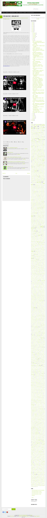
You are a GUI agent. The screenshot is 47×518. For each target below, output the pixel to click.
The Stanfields (32, 450)
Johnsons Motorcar (33, 262)
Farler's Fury (37, 219)
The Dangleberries (37, 399)
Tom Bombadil (42, 465)
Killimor (44, 267)
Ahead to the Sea (35, 130)
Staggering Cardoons (41, 368)
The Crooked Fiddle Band (40, 397)
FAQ (34, 219)
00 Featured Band (37, 124)
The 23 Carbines (33, 379)
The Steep (36, 450)
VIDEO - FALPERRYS (35, 96)
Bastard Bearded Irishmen (38, 145)
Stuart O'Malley (42, 372)
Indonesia (35, 254)
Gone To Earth (39, 237)
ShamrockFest (32, 356)
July (33, 38)
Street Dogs (38, 371)
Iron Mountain (37, 257)
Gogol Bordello (35, 237)
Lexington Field (43, 280)
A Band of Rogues (41, 128)
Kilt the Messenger (41, 268)
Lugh (32, 287)
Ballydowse (41, 141)
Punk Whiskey (36, 334)
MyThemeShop (12, 516)
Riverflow (41, 341)
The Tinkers (43, 455)
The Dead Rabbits (39, 400)
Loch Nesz (40, 282)
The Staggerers (42, 449)
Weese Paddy (33, 478)
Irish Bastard (39, 255)
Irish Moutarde (32, 256)
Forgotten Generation (33, 230)
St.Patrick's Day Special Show (34, 368)
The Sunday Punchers (40, 452)
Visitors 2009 (42, 476)
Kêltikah (32, 266)
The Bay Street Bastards (38, 383)
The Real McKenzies (42, 441)
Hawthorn (43, 246)
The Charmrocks (39, 391)
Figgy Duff (33, 222)
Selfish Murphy (37, 353)
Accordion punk (39, 129)
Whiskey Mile (38, 479)
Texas (40, 378)
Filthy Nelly (35, 222)
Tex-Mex (38, 378)
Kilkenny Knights (40, 267)
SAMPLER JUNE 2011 (35, 63)
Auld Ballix (42, 137)
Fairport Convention (37, 218)
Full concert (37, 232)
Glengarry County (39, 236)
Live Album (43, 281)
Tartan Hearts (34, 376)
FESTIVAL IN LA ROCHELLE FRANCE (37, 87)
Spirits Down (32, 367)
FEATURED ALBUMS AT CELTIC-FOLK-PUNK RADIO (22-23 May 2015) (16, 161)
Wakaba (32, 477)
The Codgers (36, 394)
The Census (35, 391)
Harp (36, 246)
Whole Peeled (32, 481)
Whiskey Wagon (35, 480)
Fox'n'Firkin (42, 230)
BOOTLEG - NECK (35, 44)
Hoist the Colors (36, 249)
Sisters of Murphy (41, 359)
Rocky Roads (39, 343)
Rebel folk (42, 338)
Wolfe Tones (37, 483)
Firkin (39, 224)
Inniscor (39, 254)
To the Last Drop (38, 465)
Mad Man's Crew (39, 287)
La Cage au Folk (33, 272)
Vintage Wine (38, 476)
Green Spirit (39, 240)
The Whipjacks (39, 461)
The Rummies (33, 445)
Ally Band (36, 131)
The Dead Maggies (34, 400)
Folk (31, 227)
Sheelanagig (35, 357)
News (34, 307)
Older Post (28, 173)
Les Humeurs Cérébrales (40, 277)
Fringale (42, 231)
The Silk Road (32, 448)
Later (40, 275)
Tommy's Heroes (33, 466)
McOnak (37, 292)
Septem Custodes (42, 353)
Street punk (32, 372)
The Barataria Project (40, 381)
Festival (36, 220)
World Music (33, 484)
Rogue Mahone (41, 344)
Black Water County (41, 156)
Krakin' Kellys (37, 271)
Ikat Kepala (40, 251)
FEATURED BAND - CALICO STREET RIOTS (38, 112)
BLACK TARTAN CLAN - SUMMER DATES (38, 79)
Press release (35, 331)
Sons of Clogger (36, 364)
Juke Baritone (34, 263)
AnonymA (42, 133)
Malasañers (32, 288)
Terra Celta (35, 378)
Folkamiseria (39, 229)
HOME (3, 12)
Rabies (36, 335)
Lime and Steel (34, 281)
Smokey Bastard (34, 363)
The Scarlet (38, 446)
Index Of (43, 253)
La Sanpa (33, 274)
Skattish (40, 361)
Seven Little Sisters (39, 354)
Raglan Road (43, 335)
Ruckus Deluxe (41, 346)
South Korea (36, 365)
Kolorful (38, 270)
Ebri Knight (35, 213)
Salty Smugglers (37, 350)
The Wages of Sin (40, 459)
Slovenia (44, 362)
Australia (36, 138)
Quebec (33, 335)
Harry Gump (39, 246)
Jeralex (41, 260)
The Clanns (41, 392)
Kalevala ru (41, 264)
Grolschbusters (43, 241)
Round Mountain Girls (42, 345)
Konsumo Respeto (42, 270)
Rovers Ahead (33, 346)
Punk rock (33, 334)
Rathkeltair (41, 337)
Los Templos (35, 285)
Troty (40, 470)
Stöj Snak (35, 370)
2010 (32, 119)
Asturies (43, 136)
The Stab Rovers (38, 449)
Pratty (32, 331)
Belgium (39, 149)
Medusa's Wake (35, 293)
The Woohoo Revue (36, 462)
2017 (32, 24)
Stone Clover (38, 370)
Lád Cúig (39, 274)
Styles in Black (32, 373)
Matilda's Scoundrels (41, 290)
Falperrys (32, 219)
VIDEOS (17, 12)
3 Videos (35, 126)
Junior (41, 263)
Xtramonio (43, 484)
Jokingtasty (37, 262)
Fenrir (43, 219)
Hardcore (43, 245)
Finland (38, 222)
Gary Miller (41, 234)
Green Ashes (36, 239)
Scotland (32, 352)
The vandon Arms (35, 459)
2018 (32, 23)
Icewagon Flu (36, 251)
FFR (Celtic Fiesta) (40, 220)
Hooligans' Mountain (33, 250)
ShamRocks (36, 356)
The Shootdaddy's (42, 447)
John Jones (38, 261)
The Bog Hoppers (36, 387)
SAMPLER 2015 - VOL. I (10, 166)
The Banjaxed (36, 381)
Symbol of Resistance (42, 374)
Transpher (40, 468)
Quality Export (43, 334)
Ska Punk (44, 360)
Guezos (32, 242)
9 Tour (36, 128)
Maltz (38, 288)
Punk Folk (43, 333)
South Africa (32, 365)
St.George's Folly (42, 367)
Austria (33, 139)
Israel (43, 257)
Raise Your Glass (42, 336)
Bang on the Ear (33, 142)
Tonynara (37, 466)
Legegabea (37, 276)
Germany (39, 235)
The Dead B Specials (42, 399)
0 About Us (32, 124)
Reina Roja (32, 340)
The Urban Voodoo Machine (38, 458)
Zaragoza (40, 485)
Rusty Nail (32, 348)
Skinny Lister (42, 361)
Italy (31, 258)
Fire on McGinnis (36, 224)
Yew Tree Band (34, 485)
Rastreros (38, 337)
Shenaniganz (42, 357)
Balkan (41, 140)
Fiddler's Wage (40, 221)
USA (35, 474)
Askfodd (32, 136)
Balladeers (34, 141)
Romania (35, 345)
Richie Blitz (32, 341)
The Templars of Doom (41, 454)
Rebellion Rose (32, 339)
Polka (32, 330)
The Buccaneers (37, 389)
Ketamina (32, 267)
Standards (36, 369)
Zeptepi (43, 485)
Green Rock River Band (34, 240)
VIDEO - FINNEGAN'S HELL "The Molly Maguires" (39, 103)
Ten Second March (39, 377)
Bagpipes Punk (40, 139)
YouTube (7, 512)
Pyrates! (40, 334)
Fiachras (43, 220)
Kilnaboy (37, 268)
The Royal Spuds (35, 444)
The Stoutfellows (35, 451)
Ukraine (32, 472)
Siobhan (34, 359)
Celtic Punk (38, 182)
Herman (32, 248)
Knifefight (36, 270)
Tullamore (43, 470)
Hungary (32, 251)
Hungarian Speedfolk (41, 250)
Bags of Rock (37, 140)
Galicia (34, 233)
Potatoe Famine (38, 330)
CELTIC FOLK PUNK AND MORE (23, 515)
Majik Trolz (43, 287)
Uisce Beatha (42, 471)
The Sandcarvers (38, 445)
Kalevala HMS (37, 264)
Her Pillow (37, 247)
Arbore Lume (40, 134)
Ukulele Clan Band (36, 472)
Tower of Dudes (41, 467)
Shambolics (34, 355)
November (34, 34)
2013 (32, 29)
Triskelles (38, 470)
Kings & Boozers (33, 269)
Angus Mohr (38, 133)
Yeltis (31, 485)
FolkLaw (43, 229)
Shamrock (38, 355)
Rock (42, 342)
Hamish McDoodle (36, 244)
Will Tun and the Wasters (37, 482)
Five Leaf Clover (35, 225)
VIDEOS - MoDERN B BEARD (36, 61)
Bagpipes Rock (33, 140)
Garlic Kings (33, 234)
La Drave (41, 272)
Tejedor (32, 377)
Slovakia (41, 362)
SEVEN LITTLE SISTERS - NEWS (37, 62)
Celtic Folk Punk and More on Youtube (36, 491)
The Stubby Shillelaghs (40, 451)
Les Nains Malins (36, 278)
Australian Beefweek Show (42, 138)
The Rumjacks (43, 444)
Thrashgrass (41, 463)
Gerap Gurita (35, 235)
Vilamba (39, 475)
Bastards (43, 145)
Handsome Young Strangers (41, 244)
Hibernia (34, 248)
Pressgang (39, 331)
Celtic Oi (44, 181)
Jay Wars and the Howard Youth (34, 260)
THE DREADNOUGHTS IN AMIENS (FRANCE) (38, 100)
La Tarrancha (36, 274)
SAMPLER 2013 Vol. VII (10, 152)
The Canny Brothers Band (34, 390)
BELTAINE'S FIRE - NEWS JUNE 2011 (37, 52)
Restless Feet (42, 340)
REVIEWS (25, 12)
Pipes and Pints (43, 325)
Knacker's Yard (32, 270)
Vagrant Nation (39, 474)
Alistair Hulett (32, 131)
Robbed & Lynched (35, 342)
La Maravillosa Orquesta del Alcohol (41, 273)
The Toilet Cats (38, 456)
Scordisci (40, 351)
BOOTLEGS (20, 12)
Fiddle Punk (32, 221)
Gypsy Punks (42, 242)
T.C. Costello (33, 375)
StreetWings (35, 372)
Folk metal (34, 227)
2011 (32, 31)
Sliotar (39, 362)
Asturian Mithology (39, 136)
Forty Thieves (38, 230)
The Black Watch (42, 385)
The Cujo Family (41, 398)
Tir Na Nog (33, 465)
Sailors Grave (39, 348)
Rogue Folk (37, 344)
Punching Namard (37, 333)
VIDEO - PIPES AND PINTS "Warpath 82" (12, 147)
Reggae (39, 339)
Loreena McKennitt (36, 284)
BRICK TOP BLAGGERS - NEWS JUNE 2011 (38, 85)
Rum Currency (36, 347)
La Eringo (44, 272)
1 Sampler (36, 125)
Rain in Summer (33, 336)
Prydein (34, 332)
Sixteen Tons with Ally (36, 360)
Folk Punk (41, 227)
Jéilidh (39, 260)
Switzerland (32, 374)
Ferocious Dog (32, 220)
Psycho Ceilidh (37, 332)
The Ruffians (39, 444)
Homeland (43, 249)
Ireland (32, 255)
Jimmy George (34, 261)
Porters (35, 330)
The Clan (39, 392)
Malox (36, 288)
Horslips (38, 250)
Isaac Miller (41, 257)
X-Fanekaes (36, 484)
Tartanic (38, 376)
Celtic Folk (42, 179)
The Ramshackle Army (39, 440)
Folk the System (38, 228)
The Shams (42, 446)
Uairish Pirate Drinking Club (36, 471)
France (35, 231)
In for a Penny (41, 252)
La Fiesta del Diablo (34, 273)
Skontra (32, 362)
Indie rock (32, 254)
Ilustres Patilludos (37, 252)
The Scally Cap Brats (33, 446)
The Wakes (37, 460)
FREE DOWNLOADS (12, 12)
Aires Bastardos (39, 130)
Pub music (41, 332)
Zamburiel (37, 485)
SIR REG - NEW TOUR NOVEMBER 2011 (37, 53)
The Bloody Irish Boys (38, 386)
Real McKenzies (38, 338)
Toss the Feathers (37, 467)
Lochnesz (44, 282)
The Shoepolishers (37, 447)
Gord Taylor (42, 237)
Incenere (40, 253)
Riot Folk (35, 341)
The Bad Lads (35, 380)
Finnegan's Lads (33, 223)
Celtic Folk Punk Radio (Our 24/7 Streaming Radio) (38, 490)
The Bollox (39, 387)
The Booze (43, 387)
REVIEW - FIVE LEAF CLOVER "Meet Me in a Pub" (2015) (14, 157)
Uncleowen (43, 473)
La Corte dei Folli (37, 272)
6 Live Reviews (37, 127)
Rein (43, 339)
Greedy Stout (32, 239)
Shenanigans (39, 357)
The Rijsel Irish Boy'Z (37, 442)
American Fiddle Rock (38, 132)
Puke (33, 333)
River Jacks (38, 341)
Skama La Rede (33, 361)
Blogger (38, 18)
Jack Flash (35, 258)
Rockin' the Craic (35, 343)
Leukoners (36, 280)
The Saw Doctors (42, 445)
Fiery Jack (44, 221)
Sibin (35, 358)
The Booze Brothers (33, 388)
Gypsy (38, 242)
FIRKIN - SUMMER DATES (36, 73)
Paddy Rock (33, 495)
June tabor (38, 263)
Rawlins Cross (33, 338)
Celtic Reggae (40, 183)
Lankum (38, 275)
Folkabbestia (42, 228)
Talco (31, 376)
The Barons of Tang (42, 382)
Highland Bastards (43, 248)
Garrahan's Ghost (37, 234)
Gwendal (35, 242)
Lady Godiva (42, 274)
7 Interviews (40, 127)
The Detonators (35, 401)
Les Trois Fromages (42, 279)
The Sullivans (35, 452)
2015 (32, 27)
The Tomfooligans (43, 456)
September (34, 36)
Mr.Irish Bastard (42, 300)
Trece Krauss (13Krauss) (33, 469)
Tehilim (43, 376)
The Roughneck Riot (37, 443)
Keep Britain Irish (36, 265)
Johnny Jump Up (42, 261)
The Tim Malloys (40, 455)
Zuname (34, 486)
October (34, 35)
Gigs (35, 236)
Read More (26, 148)
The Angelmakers (37, 379)
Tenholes (32, 378)
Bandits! (44, 141)
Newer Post (4, 173)
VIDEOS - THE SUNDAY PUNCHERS (37, 41)
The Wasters (41, 460)
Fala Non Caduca (42, 218)
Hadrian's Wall (32, 243)
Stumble (20, 141)
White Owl (43, 480)
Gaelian (32, 233)
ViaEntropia (35, 475)
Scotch (43, 351)
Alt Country (39, 131)
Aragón (37, 134)
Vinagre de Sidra (33, 476)
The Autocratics (41, 379)
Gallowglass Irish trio (38, 233)
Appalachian (33, 134)
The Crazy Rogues (37, 396)
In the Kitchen (37, 253)
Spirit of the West (42, 366)
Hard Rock (39, 245)
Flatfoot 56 (34, 226)
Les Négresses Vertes (41, 278)
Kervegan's (43, 266)
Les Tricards (38, 279)
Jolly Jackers (40, 262)
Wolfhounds (40, 483)
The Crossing (36, 398)
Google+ (16, 141)
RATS (44, 337)
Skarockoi (37, 361)
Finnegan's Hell (42, 222)
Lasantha (20, 516)
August (34, 37)
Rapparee (32, 337)
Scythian (38, 352)
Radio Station (39, 335)
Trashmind (43, 468)
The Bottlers (38, 388)
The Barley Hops (37, 382)
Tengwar (43, 377)
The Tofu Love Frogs (34, 456)
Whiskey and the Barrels (34, 479)
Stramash (32, 371)
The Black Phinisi (41, 384)
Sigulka (42, 358)
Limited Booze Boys (38, 281)
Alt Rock (43, 131)
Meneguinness (35, 294)
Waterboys (37, 477)
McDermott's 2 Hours (42, 291)
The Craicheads (33, 396)
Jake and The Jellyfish (41, 258)
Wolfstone (44, 483)
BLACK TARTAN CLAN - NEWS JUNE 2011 (38, 80)
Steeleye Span (40, 369)
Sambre (41, 350)
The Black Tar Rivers (38, 385)
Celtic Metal (40, 181)
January (34, 118)
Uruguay (33, 474)
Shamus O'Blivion (41, 356)
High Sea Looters (38, 248)
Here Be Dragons (42, 247)
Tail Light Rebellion (42, 375)
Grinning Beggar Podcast (38, 241)
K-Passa (34, 264)
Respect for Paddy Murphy (37, 340)
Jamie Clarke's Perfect (33, 259)
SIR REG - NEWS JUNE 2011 (36, 77)
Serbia (34, 354)
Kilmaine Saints (33, 268)
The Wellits (35, 461)
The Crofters (41, 396)
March (33, 115)
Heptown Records (33, 247)
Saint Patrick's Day (35, 349)
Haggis (36, 243)
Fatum (41, 219)
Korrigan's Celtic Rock (33, 271)
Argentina (39, 135)
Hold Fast (40, 249)
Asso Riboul (35, 136)
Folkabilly (32, 229)
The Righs (33, 442)
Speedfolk (34, 366)
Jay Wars (43, 259)
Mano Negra (42, 288)
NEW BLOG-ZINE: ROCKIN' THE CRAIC (37, 49)
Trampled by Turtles (35, 468)
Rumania (40, 347)
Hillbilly (32, 249)
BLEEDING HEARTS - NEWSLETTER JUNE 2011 (38, 92)
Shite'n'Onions (32, 358)
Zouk (31, 486)
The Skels (36, 448)
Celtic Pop (33, 182)
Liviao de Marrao (33, 282)
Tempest (35, 377)
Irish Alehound (36, 255)
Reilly (41, 339)
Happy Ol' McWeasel (34, 245)
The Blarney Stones (33, 386)
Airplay (43, 130)
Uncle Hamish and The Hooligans (38, 473)
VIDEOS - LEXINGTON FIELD (36, 111)
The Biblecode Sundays (36, 384)
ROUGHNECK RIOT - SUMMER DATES (37, 78)
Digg (23, 141)
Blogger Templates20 (37, 516)
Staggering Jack (33, 369)
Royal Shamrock (37, 346)
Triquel (35, 470)
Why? (35, 481)
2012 (32, 30)
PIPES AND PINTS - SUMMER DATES (37, 64)
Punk (40, 333)
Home (16, 173)
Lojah (32, 283)
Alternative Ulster (33, 132)
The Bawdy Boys (33, 383)
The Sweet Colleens (39, 453)
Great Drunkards (40, 238)
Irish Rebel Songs (38, 256)
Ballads (37, 141)
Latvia (42, 275)
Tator (40, 376)
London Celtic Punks (39, 283)
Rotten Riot (38, 345)
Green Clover (39, 239)
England (32, 216)
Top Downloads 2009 (41, 466)
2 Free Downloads (42, 125)
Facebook (8, 141)
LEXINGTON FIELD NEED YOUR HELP (37, 71)
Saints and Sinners (40, 349)
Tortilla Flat (32, 467)
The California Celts (41, 389)
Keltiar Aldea (43, 265)
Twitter (12, 141)
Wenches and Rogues (38, 478)
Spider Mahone (37, 366)
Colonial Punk (35, 191)
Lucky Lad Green (43, 286)
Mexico (39, 294)
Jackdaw (38, 258)
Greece (43, 238)
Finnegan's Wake (37, 223)
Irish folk (43, 255)
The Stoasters (40, 450)
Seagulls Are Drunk (33, 353)
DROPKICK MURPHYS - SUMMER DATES (38, 84)
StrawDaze (35, 371)
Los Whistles (39, 285)
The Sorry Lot (39, 448)
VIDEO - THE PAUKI (35, 95)
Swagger (40, 373)
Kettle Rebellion (36, 267)
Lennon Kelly (41, 276)
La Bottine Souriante (42, 271)
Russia (43, 347)
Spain (40, 365)
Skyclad (35, 362)
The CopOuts (42, 395)
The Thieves (36, 455)
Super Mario (36, 373)
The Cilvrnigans (35, 392)
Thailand (43, 378)
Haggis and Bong (40, 243)
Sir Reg (37, 359)
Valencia (43, 474)
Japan (37, 259)
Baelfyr (36, 139)
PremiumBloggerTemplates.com (26, 516)
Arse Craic (43, 135)
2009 (32, 120)
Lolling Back (35, 283)
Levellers (38, 280)
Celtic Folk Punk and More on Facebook (37, 492)
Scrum (35, 352)
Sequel (32, 354)
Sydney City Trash (37, 374)
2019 (32, 22)
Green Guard (42, 239)
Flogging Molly (42, 226)
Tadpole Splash (37, 375)
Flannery (39, 225)
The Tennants (32, 455)
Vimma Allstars (42, 475)
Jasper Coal (40, 259)
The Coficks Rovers (41, 394)
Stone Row (42, 370)
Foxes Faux (32, 231)
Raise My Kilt (38, 336)
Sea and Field (42, 352)
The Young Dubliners (36, 463)
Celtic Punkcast (36, 183)
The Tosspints (37, 457)
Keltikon (35, 266)
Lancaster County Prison (34, 275)
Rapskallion (35, 337)
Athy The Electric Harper (33, 137)
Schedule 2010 (36, 351)
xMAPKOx (40, 484)
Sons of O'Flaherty (41, 364)
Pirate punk (36, 327)
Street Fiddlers (42, 371)
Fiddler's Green (36, 221)
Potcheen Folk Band (42, 330)
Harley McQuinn (33, 246)
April (33, 114)
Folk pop (38, 227)
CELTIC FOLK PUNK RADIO (30, 12)
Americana (34, 133)
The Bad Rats (38, 380)
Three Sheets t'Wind (42, 464)
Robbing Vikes (39, 342)
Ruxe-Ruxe (35, 348)
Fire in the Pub (41, 223)
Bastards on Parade (34, 146)
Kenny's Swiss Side (39, 266)
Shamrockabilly (42, 355)
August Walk (38, 137)
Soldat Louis (41, 363)
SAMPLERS (7, 12)
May (33, 113)
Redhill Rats (36, 339)
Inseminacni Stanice (42, 254)
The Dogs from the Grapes (38, 402)
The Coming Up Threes (37, 395)
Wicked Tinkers (39, 481)
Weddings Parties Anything (42, 477)
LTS (37, 286)
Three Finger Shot (37, 464)
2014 (32, 28)
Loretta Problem (41, 284)
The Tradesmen (41, 457)
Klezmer (43, 269)
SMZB (38, 363)
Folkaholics (35, 229)
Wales (34, 477)
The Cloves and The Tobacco (39, 393)
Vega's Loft (32, 475)
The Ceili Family (39, 390)
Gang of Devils (43, 233)
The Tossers (33, 457)
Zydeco (36, 486)
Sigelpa (38, 358)
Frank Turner (39, 231)
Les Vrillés (33, 280)
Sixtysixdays (41, 360)
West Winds (43, 478)
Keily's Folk (40, 265)
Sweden (43, 373)
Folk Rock (32, 228)
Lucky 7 (39, 286)
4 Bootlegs (41, 126)
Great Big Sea (35, 238)
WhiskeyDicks (39, 480)
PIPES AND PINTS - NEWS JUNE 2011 (11, 16)
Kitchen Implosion (38, 269)
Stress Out (39, 372)
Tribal (40, 469)
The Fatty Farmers (41, 408)
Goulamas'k (32, 238)
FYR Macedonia (42, 232)
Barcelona (44, 143)
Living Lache (37, 282)
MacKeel (35, 287)
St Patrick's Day (37, 367)
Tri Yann (38, 469)
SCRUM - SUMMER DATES (36, 72)
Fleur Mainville (37, 226)
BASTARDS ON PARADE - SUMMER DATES (38, 70)
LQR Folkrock (35, 286)
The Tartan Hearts (36, 454)
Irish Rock (42, 256)
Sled (37, 362)
